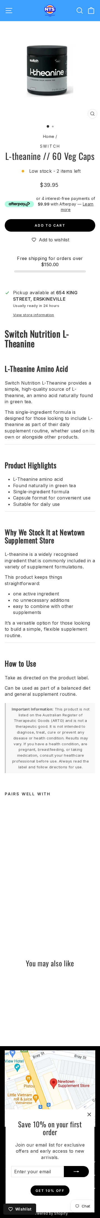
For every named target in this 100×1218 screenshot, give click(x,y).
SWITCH (50, 146)
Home (48, 136)
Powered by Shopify (50, 1213)
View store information (33, 315)
